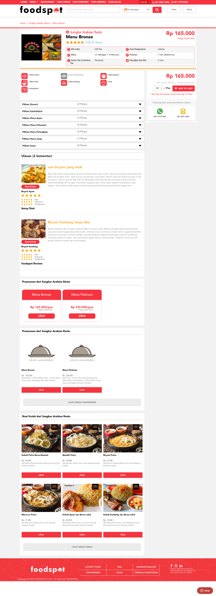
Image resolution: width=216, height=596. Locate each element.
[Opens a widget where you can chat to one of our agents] (205, 591)
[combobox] (158, 88)
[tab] (82, 104)
